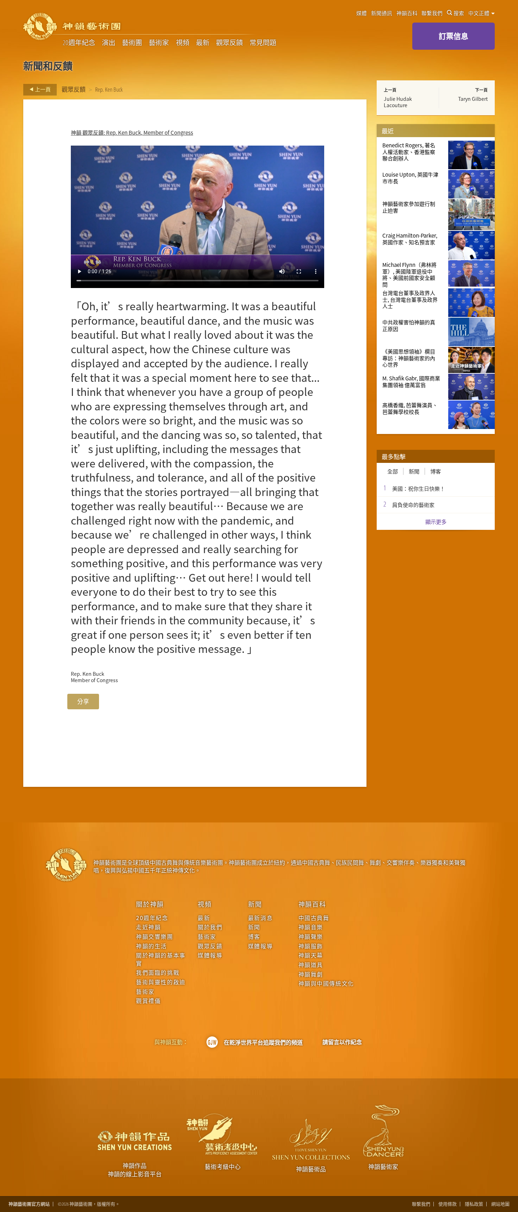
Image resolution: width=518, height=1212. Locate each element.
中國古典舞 (313, 918)
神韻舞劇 (310, 974)
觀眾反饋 (229, 43)
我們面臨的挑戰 (157, 973)
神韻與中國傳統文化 (326, 983)
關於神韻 (150, 903)
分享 (83, 701)
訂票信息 (453, 36)
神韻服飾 (310, 946)
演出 (108, 43)
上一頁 (42, 89)
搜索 (459, 13)
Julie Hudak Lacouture (398, 102)
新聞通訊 (381, 13)
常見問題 (262, 43)
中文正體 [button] (479, 13)
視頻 (182, 43)
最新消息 (260, 918)
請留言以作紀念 (342, 1042)
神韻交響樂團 (154, 937)
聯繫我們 (432, 13)
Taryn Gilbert (473, 98)
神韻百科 (407, 13)
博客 (435, 471)
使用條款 (447, 1204)
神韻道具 (310, 965)
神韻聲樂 (310, 937)
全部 (392, 471)
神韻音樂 (310, 927)
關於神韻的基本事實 (161, 959)
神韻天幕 (310, 955)
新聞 (414, 471)
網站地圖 (500, 1204)
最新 (202, 43)
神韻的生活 (151, 946)
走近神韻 (148, 927)
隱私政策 (474, 1204)
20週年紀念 (79, 43)
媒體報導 (210, 955)
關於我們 (210, 927)
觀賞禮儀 (148, 1001)
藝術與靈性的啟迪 (161, 982)
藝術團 (132, 43)
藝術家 (159, 43)
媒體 (361, 13)
